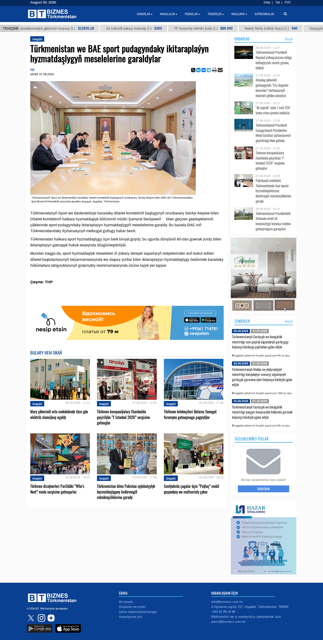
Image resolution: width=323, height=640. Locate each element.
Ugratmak (263, 488)
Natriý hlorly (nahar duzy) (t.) (240, 28)
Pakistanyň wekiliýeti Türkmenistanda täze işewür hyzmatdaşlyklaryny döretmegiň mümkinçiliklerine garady (273, 191)
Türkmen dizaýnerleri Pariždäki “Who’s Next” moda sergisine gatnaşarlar (57, 489)
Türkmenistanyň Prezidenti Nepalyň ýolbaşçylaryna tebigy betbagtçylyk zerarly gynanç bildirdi (274, 60)
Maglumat (238, 14)
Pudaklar (191, 14)
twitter (31, 618)
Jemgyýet (37, 39)
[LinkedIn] (198, 70)
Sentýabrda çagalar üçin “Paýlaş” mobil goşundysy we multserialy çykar (191, 489)
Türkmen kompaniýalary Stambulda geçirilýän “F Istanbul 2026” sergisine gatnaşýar (123, 417)
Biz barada (126, 602)
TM (277, 2)
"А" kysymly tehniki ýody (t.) (172, 28)
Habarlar (241, 39)
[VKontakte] (203, 70)
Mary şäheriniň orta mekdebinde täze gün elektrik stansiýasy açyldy (59, 414)
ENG (267, 2)
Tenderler (242, 321)
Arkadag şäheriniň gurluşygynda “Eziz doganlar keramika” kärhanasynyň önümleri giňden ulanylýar (272, 87)
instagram (41, 618)
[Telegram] (209, 70)
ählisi (289, 38)
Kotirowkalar (264, 14)
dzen (50, 618)
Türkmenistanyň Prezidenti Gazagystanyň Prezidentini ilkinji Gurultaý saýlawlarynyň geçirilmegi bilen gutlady (273, 133)
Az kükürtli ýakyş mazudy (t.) (103, 28)
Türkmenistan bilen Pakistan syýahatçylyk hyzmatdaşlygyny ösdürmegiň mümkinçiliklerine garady (126, 492)
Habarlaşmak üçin (130, 616)
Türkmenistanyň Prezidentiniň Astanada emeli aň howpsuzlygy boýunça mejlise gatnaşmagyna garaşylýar (273, 221)
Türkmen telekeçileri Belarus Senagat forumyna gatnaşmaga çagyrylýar (190, 414)
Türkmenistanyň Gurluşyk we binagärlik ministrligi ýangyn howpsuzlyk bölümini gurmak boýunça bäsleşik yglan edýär (262, 412)
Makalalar (167, 14)
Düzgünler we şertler (132, 607)
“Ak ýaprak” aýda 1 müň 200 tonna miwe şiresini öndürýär (273, 110)
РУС (288, 2)
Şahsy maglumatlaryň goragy (138, 611)
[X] (193, 70)
